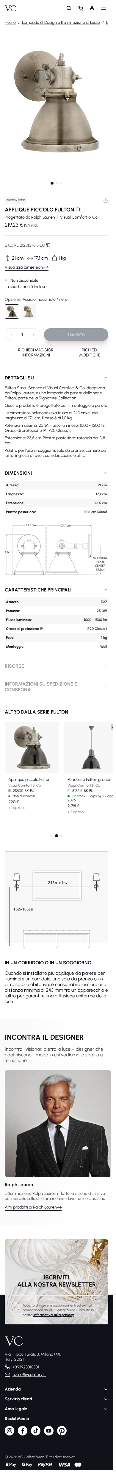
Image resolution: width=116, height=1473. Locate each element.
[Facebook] (22, 1434)
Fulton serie (16, 200)
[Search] (69, 8)
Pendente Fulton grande (90, 779)
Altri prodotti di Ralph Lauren (31, 1207)
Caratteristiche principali (38, 590)
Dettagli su (19, 378)
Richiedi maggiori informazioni (36, 353)
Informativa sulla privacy (53, 1315)
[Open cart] (80, 8)
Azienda (13, 1389)
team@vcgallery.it (29, 1374)
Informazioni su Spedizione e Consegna (41, 686)
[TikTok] (35, 1434)
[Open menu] (103, 8)
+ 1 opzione (17, 808)
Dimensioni (18, 473)
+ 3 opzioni (76, 812)
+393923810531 (25, 1367)
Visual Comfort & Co (79, 217)
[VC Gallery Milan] (10, 8)
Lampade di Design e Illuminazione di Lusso (61, 22)
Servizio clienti (18, 1399)
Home (10, 22)
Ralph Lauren (43, 217)
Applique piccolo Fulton (29, 779)
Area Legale (16, 1408)
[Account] (91, 8)
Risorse (14, 666)
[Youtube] (49, 1434)
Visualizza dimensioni (24, 267)
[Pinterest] (62, 1434)
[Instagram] (9, 1434)
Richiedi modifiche (90, 353)
